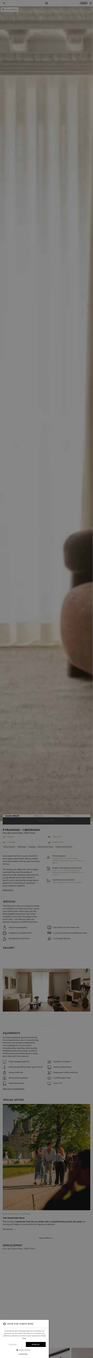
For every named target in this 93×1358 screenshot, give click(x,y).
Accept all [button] (36, 1344)
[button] (24, 1350)
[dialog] (24, 1339)
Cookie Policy (22, 1354)
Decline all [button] (13, 1344)
